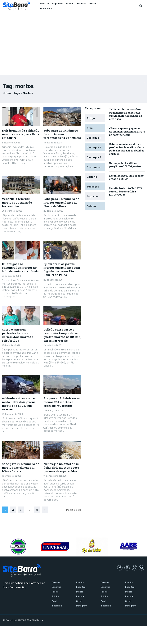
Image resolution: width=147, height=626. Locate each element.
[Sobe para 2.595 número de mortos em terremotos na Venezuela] (62, 116)
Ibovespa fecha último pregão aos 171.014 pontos (125, 164)
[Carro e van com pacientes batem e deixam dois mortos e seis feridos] (21, 315)
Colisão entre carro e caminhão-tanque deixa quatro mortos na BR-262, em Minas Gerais (62, 334)
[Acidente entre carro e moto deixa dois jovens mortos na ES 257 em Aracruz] (21, 384)
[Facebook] (119, 567)
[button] (140, 5)
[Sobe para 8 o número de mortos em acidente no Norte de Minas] (62, 185)
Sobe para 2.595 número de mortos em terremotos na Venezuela (62, 133)
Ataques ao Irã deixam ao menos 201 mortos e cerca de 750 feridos (61, 401)
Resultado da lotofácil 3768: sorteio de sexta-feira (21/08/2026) (126, 191)
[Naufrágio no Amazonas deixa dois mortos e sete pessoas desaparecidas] (62, 450)
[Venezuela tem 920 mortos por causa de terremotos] (21, 185)
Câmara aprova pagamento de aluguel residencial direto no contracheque (127, 131)
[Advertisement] (73, 42)
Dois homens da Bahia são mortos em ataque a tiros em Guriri (20, 133)
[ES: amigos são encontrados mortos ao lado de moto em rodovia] (21, 250)
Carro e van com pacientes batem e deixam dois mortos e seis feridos (17, 334)
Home (7, 93)
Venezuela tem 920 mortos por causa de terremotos (17, 202)
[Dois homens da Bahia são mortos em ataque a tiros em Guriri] (21, 116)
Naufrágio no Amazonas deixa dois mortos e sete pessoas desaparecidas (61, 467)
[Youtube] (141, 567)
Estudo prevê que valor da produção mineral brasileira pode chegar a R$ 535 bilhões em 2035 (126, 148)
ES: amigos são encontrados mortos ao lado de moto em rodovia (20, 267)
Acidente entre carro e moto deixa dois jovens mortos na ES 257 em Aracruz (18, 403)
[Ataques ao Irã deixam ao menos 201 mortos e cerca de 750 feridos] (62, 384)
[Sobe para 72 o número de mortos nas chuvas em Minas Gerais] (21, 450)
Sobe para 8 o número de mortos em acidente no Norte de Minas (61, 202)
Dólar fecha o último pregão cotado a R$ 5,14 (126, 177)
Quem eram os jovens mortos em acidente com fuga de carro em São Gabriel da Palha (61, 269)
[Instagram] (127, 567)
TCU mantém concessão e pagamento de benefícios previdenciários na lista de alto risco (125, 113)
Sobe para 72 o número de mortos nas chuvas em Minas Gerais (20, 467)
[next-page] (45, 510)
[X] (134, 567)
